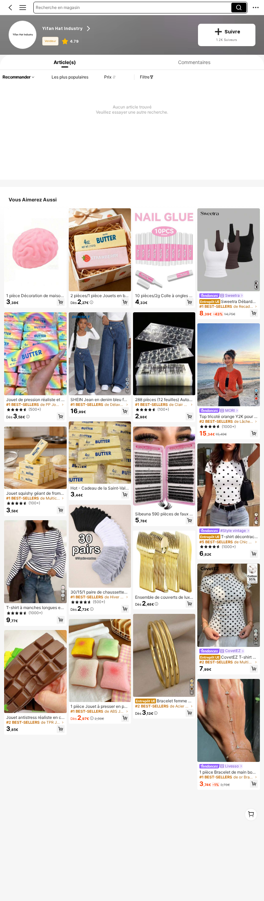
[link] (23, 35)
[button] (10, 7)
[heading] (115, 28)
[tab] (63, 62)
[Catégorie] (22, 7)
